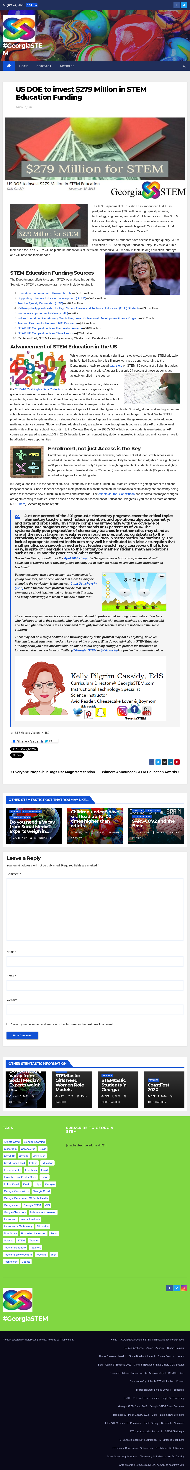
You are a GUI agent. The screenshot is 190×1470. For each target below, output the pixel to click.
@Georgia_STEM (84, 650)
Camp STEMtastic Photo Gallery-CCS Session (159, 1364)
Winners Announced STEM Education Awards (140, 772)
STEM (21, 1240)
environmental (12, 1170)
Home (23, 66)
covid (43, 1148)
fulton (44, 1177)
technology (10, 1261)
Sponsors (179, 1423)
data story (115, 365)
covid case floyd (14, 1162)
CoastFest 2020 (158, 1087)
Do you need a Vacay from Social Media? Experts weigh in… (32, 826)
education (47, 1162)
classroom (10, 1148)
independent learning (43, 1212)
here (22, 504)
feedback (31, 1170)
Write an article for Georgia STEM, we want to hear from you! (151, 1465)
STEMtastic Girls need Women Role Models (69, 1082)
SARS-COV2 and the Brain (153, 823)
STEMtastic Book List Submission (138, 1439)
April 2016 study (75, 558)
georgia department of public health (26, 1198)
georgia (50, 1184)
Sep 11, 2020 (113, 1096)
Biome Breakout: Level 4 (171, 1356)
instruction (10, 1219)
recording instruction (33, 1233)
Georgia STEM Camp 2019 (132, 1406)
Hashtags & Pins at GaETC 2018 (131, 1414)
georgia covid (41, 1191)
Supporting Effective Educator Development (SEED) (52, 298)
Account (159, 1348)
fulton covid (11, 1184)
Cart (182, 1373)
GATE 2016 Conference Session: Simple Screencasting (154, 1398)
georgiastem (11, 1205)
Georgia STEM (32, 1205)
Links (154, 1414)
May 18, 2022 (20, 1096)
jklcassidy (43, 1226)
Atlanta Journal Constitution (116, 494)
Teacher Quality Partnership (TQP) (40, 303)
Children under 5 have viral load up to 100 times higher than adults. (95, 818)
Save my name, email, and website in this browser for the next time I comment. (62, 1024)
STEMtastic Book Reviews (169, 1448)
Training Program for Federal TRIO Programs (47, 323)
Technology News (20, 817)
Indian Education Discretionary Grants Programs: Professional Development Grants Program (78, 318)
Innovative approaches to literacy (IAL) (43, 313)
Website (11, 1000)
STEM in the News (32, 812)
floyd (44, 1170)
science (8, 1240)
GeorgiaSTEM (42, 838)
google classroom (15, 1212)
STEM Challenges (174, 1431)
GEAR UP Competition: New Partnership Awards (50, 328)
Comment (13, 874)
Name (11, 951)
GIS (47, 1205)
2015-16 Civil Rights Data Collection (39, 389)
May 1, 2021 (66, 1096)
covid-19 (9, 1155)
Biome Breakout (175, 1348)
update (26, 1261)
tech (53, 1254)
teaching (41, 1254)
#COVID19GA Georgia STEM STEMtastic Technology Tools (152, 1339)
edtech (33, 1162)
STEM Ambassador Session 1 (146, 1431)
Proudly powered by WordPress (20, 1339)
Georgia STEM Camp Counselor (167, 1406)
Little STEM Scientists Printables (123, 1423)
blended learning (34, 1141)
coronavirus (28, 1148)
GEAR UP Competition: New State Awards (46, 333)
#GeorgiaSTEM (22, 49)
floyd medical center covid (20, 1177)
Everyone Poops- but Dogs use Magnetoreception (53, 772)
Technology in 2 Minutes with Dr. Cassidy (162, 1456)
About (149, 1348)
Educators (178, 1389)
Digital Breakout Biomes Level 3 (153, 1389)
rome (54, 1233)
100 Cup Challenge (133, 1348)
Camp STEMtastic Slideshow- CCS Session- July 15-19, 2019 (143, 1373)
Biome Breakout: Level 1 (112, 1356)
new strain (10, 1233)
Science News (153, 811)
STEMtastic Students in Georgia (114, 1085)
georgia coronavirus (16, 1191)
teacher (34, 1240)
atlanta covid (12, 1141)
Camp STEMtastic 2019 (118, 1364)
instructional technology (18, 1226)
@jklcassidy (109, 650)
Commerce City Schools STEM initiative (151, 1381)
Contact (44, 66)
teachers (35, 1247)
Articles (67, 66)
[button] (184, 66)
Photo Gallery (151, 1423)
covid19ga (39, 1155)
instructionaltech (30, 1219)
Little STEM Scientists (172, 1414)
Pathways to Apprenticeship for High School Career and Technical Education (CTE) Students (79, 308)
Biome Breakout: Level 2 (142, 1356)
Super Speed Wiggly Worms (122, 1456)
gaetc (26, 1184)
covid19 (24, 1155)
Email (11, 976)
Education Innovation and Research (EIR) (45, 293)
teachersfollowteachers (18, 1254)
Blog (100, 1364)
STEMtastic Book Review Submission (132, 1448)
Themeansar (66, 1339)
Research (166, 1423)
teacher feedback (15, 1247)
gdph (38, 1184)
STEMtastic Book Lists (171, 1439)
